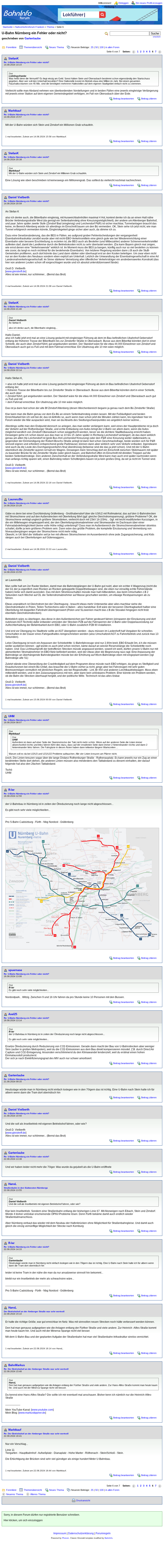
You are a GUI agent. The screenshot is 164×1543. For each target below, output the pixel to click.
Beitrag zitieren (149, 98)
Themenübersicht (33, 47)
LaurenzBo (15, 499)
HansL (12, 1184)
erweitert (157, 37)
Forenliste (11, 47)
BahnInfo (109, 1538)
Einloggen (124, 3)
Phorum (65, 1538)
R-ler (11, 789)
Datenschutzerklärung (81, 1533)
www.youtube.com (42, 1409)
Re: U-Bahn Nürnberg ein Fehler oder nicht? (26, 62)
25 (92, 47)
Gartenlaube (33, 38)
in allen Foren (112, 47)
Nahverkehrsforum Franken (29, 27)
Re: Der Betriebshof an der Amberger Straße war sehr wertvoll (36, 1369)
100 (102, 47)
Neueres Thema (14, 1494)
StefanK (13, 58)
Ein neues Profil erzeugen (149, 3)
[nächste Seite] (159, 51)
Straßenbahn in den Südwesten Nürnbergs (26, 1188)
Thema (50, 27)
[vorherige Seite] (133, 51)
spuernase (15, 970)
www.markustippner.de (32, 1412)
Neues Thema (56, 47)
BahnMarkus (16, 1365)
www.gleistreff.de (16, 271)
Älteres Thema (37, 1494)
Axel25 (12, 1014)
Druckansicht (83, 1500)
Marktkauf (14, 110)
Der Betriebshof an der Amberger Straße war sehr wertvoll (34, 1311)
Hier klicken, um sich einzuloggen (23, 1520)
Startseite (8, 27)
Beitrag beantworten (123, 98)
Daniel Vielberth (18, 197)
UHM (11, 716)
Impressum (59, 1533)
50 (96, 47)
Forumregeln (103, 1533)
